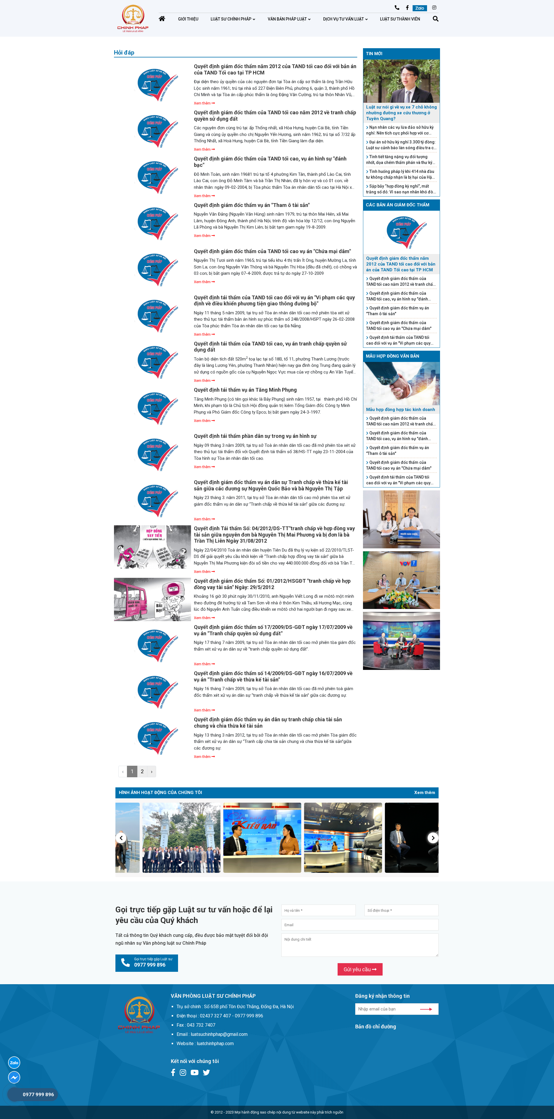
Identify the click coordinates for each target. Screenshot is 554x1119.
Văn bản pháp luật (287, 19)
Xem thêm (203, 103)
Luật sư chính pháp (231, 19)
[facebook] (14, 1077)
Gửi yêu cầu (358, 969)
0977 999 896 (38, 1094)
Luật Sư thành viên (400, 19)
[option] (155, 838)
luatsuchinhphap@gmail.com (359, 8)
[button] (120, 837)
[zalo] (14, 1062)
